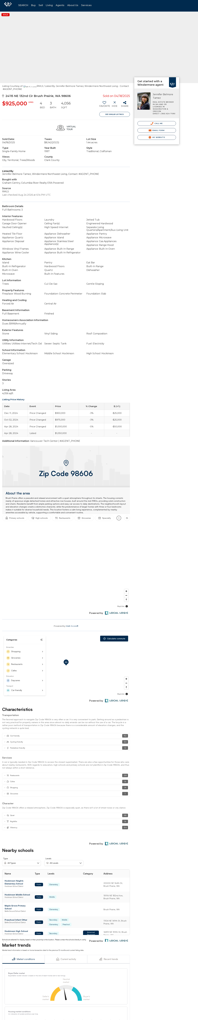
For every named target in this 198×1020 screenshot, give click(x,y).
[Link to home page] (8, 6)
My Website (158, 137)
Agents (60, 5)
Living (49, 5)
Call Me (158, 123)
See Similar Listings (114, 114)
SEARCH (23, 5)
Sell (41, 5)
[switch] (104, 105)
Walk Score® (72, 626)
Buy (33, 5)
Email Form (158, 130)
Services (86, 5)
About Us (72, 5)
